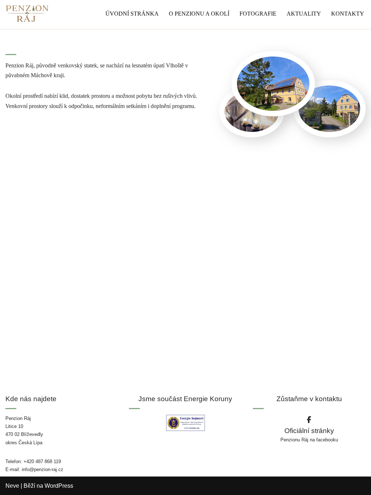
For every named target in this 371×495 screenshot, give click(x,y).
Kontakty (347, 14)
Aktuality (304, 14)
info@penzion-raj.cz (42, 469)
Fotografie (257, 14)
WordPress (59, 486)
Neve (12, 486)
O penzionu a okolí (199, 14)
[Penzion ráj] (27, 13)
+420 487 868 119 (42, 461)
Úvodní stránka (132, 14)
